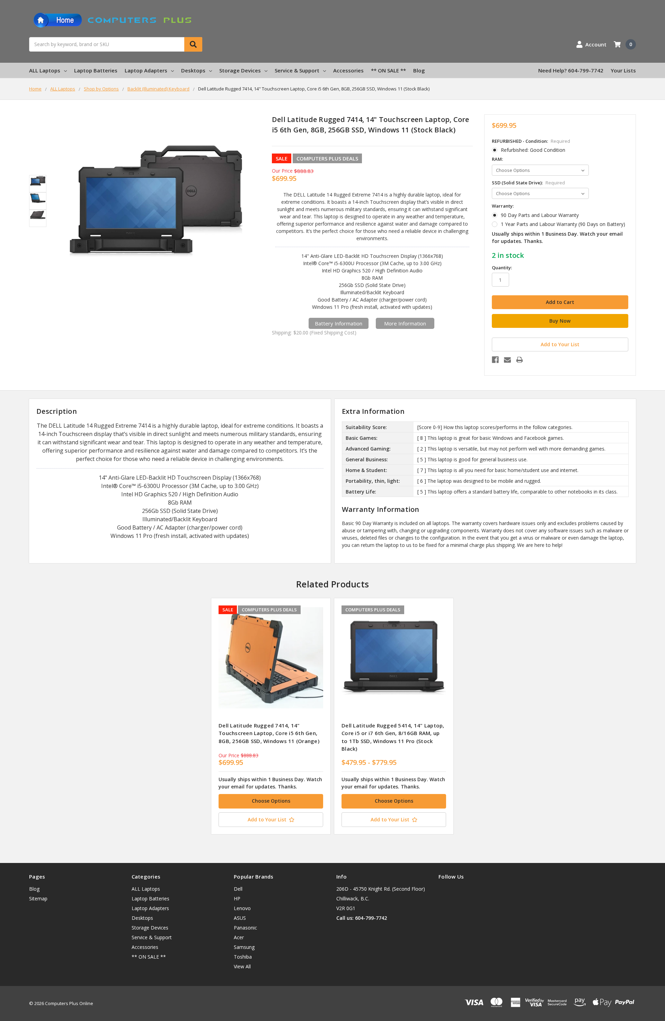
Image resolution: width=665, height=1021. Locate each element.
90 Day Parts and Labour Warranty (540, 215)
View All (242, 966)
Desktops (193, 70)
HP (237, 898)
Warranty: (503, 206)
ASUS (240, 918)
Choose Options (271, 800)
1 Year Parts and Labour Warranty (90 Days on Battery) (563, 224)
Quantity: (502, 267)
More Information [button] (405, 323)
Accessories (348, 70)
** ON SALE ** (388, 70)
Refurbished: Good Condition (533, 150)
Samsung (244, 947)
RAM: (497, 159)
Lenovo (242, 908)
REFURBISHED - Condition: (531, 141)
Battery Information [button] (338, 323)
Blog (419, 70)
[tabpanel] (270, 716)
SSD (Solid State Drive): (528, 183)
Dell (238, 888)
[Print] (519, 359)
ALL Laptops (44, 70)
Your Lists (623, 70)
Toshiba (243, 956)
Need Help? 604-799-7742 (570, 70)
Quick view (271, 657)
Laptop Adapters (146, 70)
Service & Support (297, 70)
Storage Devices (240, 70)
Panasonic (245, 927)
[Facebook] (495, 359)
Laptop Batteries (95, 70)
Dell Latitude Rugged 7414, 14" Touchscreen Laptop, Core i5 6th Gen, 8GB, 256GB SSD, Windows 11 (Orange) (269, 733)
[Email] (507, 359)
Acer (239, 937)
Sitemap (38, 898)
